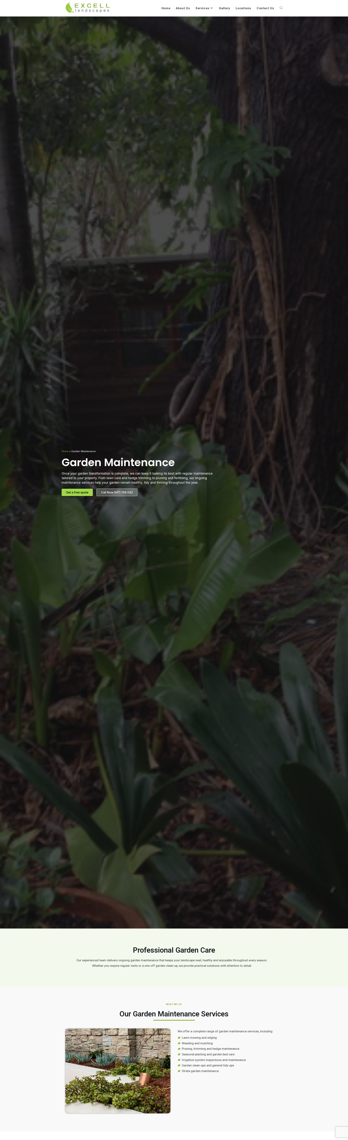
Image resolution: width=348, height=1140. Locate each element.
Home (65, 451)
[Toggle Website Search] (281, 8)
